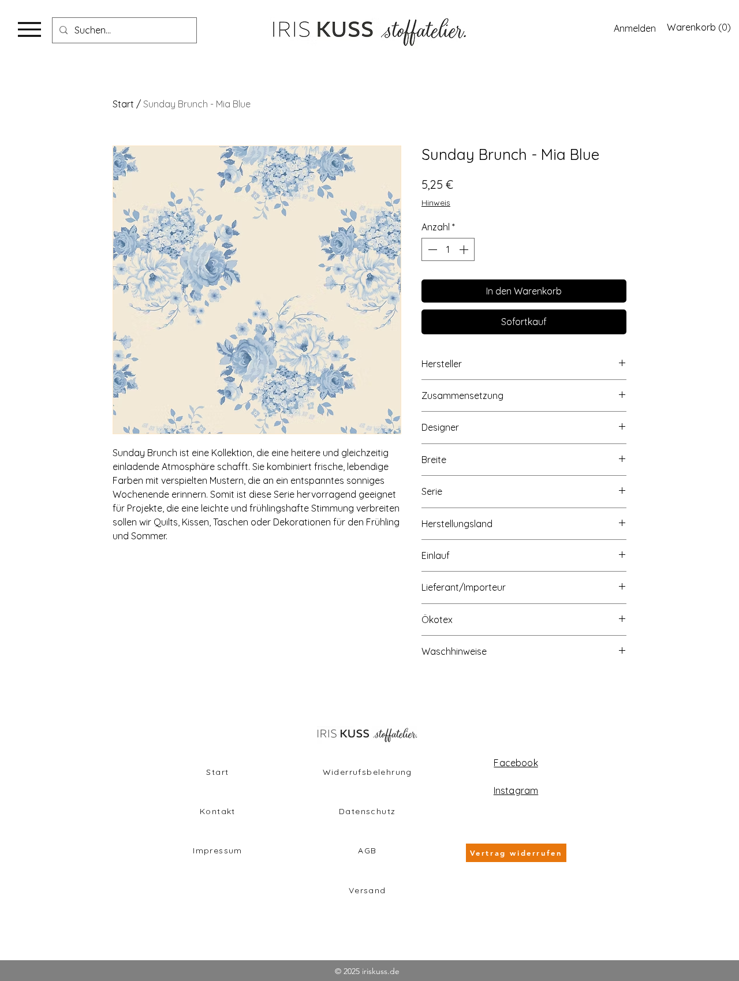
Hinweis (435, 202)
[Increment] (465, 249)
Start (123, 104)
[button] (697, 27)
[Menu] (29, 29)
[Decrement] (431, 249)
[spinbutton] (448, 249)
